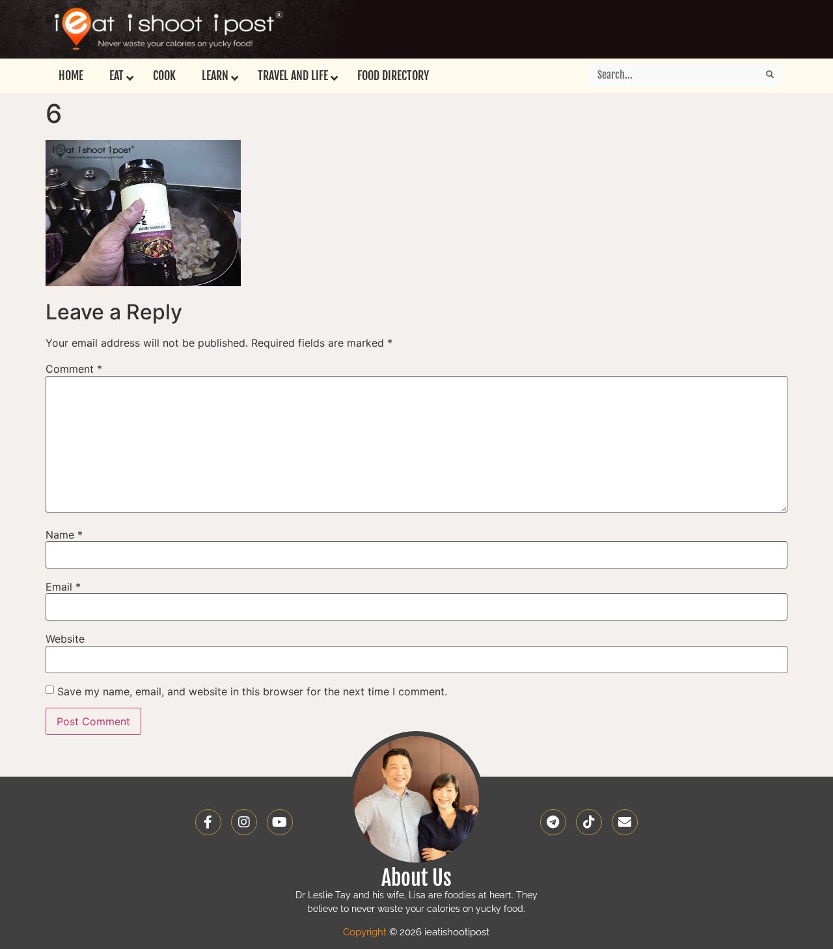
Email (63, 586)
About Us (416, 878)
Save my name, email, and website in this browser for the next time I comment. (252, 691)
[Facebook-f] (208, 822)
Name (64, 534)
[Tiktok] (589, 822)
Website (65, 639)
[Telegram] (553, 822)
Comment (74, 369)
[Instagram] (244, 822)
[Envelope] (625, 822)
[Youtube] (280, 822)
